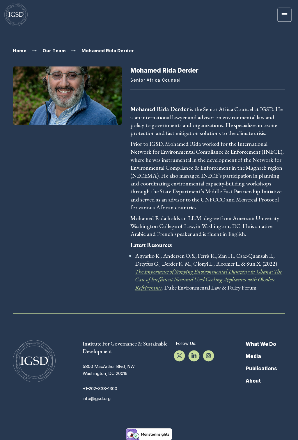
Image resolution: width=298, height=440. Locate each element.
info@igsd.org (97, 398)
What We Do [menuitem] (261, 344)
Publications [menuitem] (261, 368)
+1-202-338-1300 (100, 388)
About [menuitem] (253, 381)
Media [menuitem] (253, 356)
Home (19, 50)
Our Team (53, 50)
